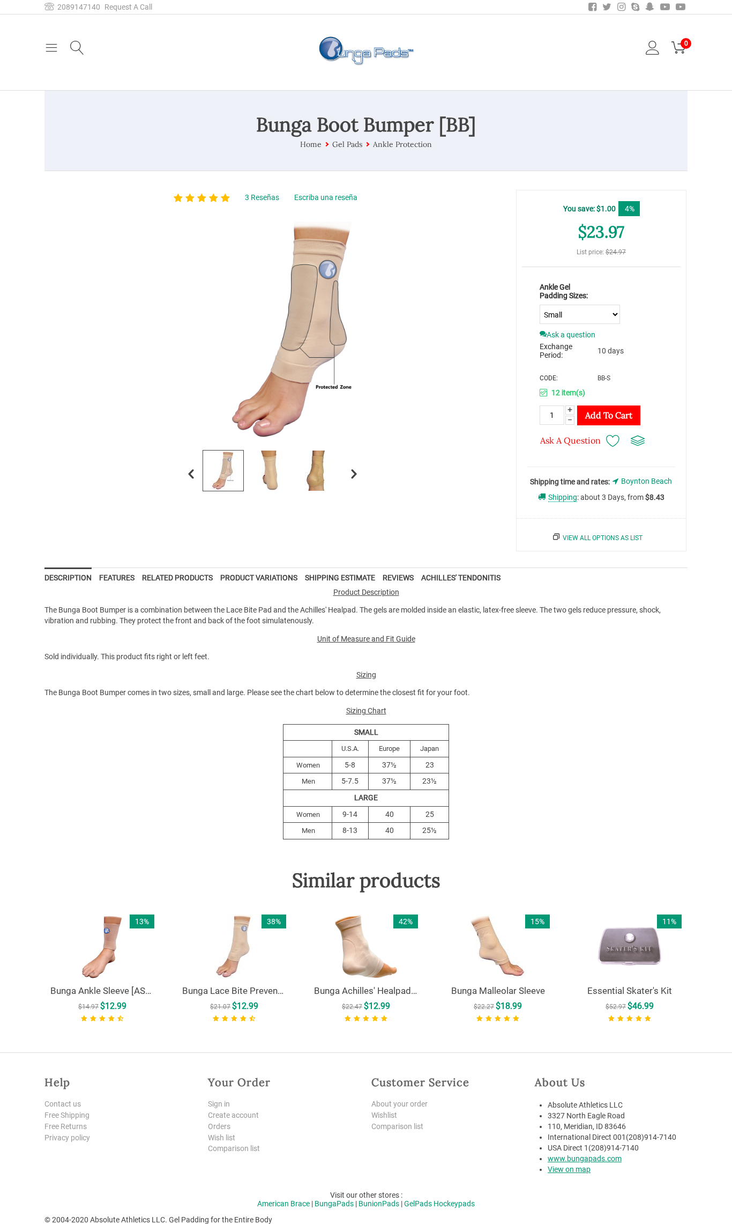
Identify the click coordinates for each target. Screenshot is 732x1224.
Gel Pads (347, 144)
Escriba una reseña (325, 197)
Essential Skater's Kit (629, 990)
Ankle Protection (402, 144)
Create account (233, 1115)
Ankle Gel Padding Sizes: (564, 291)
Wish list (221, 1137)
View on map (569, 1169)
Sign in (219, 1104)
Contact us (62, 1104)
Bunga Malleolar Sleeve (498, 990)
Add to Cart (608, 415)
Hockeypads (454, 1203)
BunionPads (378, 1203)
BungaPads (334, 1203)
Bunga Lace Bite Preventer (234, 990)
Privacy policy (67, 1137)
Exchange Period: (556, 350)
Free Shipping (66, 1115)
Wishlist (384, 1115)
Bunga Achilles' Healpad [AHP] (366, 990)
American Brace (283, 1203)
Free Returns (65, 1126)
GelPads (418, 1203)
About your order (399, 1104)
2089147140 (77, 7)
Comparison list (234, 1148)
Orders (219, 1126)
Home (311, 144)
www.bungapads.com (585, 1158)
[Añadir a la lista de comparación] (638, 441)
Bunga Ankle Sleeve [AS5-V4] (102, 990)
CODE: (549, 378)
